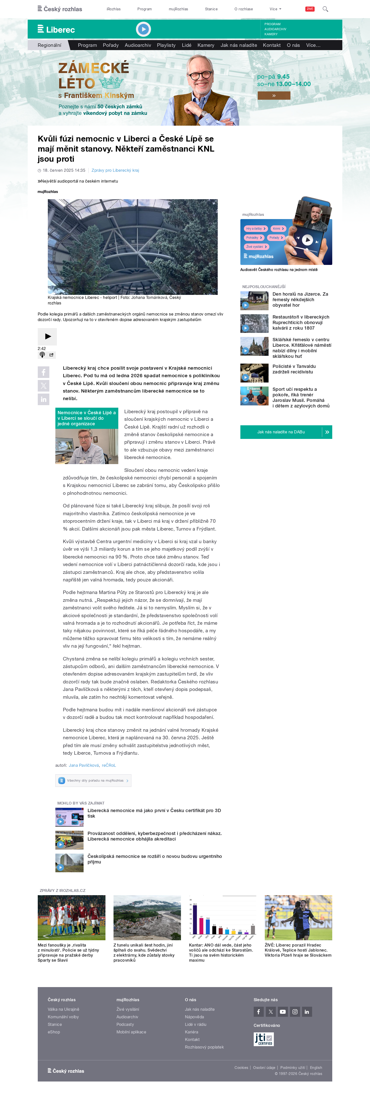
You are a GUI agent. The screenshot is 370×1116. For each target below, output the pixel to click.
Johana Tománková (149, 297)
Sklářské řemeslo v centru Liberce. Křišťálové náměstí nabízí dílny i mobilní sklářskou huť (302, 348)
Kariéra (191, 1032)
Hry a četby (254, 228)
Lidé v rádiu (196, 1024)
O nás (293, 45)
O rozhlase (244, 9)
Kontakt (272, 45)
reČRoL (109, 765)
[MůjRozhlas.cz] (48, 192)
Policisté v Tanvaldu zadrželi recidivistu (294, 369)
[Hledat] (325, 9)
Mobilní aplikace (131, 1032)
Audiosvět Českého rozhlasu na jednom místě (279, 270)
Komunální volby (63, 1017)
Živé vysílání (254, 247)
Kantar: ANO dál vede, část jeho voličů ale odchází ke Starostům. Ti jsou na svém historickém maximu (221, 953)
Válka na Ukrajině (63, 1009)
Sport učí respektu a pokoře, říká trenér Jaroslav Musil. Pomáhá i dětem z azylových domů (301, 397)
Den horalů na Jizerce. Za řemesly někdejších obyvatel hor (300, 299)
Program (144, 9)
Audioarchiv (275, 29)
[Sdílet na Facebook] (43, 372)
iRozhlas (114, 9)
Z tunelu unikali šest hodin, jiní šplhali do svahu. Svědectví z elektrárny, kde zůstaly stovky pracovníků (144, 953)
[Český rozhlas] (60, 9)
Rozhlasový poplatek (204, 1047)
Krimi (276, 228)
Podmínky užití (292, 1068)
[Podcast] (42, 355)
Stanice (211, 9)
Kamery (271, 34)
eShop (54, 1032)
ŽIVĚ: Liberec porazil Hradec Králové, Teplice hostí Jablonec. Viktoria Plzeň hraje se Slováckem (298, 950)
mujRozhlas (178, 9)
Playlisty (166, 45)
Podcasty (125, 1024)
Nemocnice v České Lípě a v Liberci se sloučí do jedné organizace (87, 418)
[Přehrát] (47, 336)
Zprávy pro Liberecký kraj (115, 170)
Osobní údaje (264, 1068)
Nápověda (194, 1017)
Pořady (111, 45)
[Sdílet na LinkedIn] (43, 399)
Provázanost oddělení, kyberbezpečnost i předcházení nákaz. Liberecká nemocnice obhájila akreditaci (155, 836)
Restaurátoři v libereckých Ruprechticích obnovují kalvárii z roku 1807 (301, 322)
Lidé (187, 45)
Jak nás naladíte (239, 45)
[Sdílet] (51, 355)
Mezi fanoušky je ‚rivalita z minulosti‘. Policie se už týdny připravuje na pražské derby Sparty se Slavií (68, 953)
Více (313, 45)
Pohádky (252, 237)
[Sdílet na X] (43, 386)
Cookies (241, 1068)
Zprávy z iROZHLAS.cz (63, 890)
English (316, 1068)
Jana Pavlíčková (84, 765)
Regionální (49, 45)
